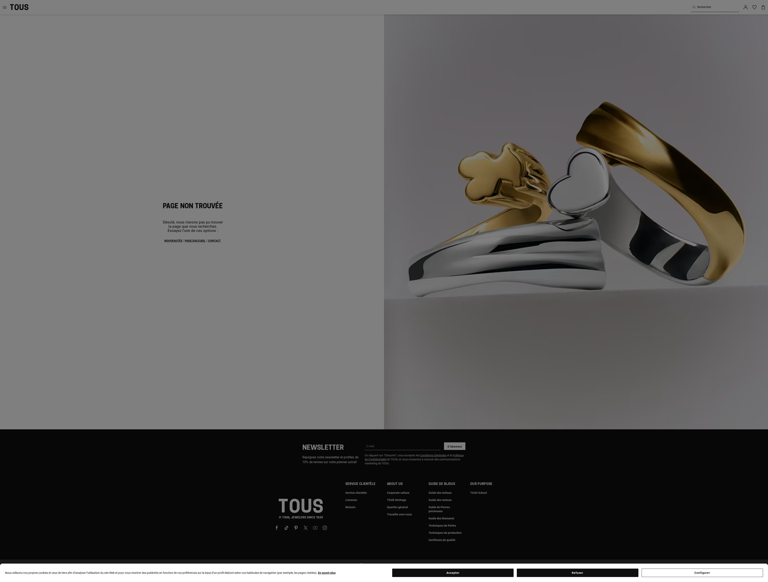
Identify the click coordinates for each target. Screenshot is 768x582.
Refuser (577, 572)
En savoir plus (327, 572)
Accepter (452, 572)
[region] (384, 573)
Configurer (702, 572)
